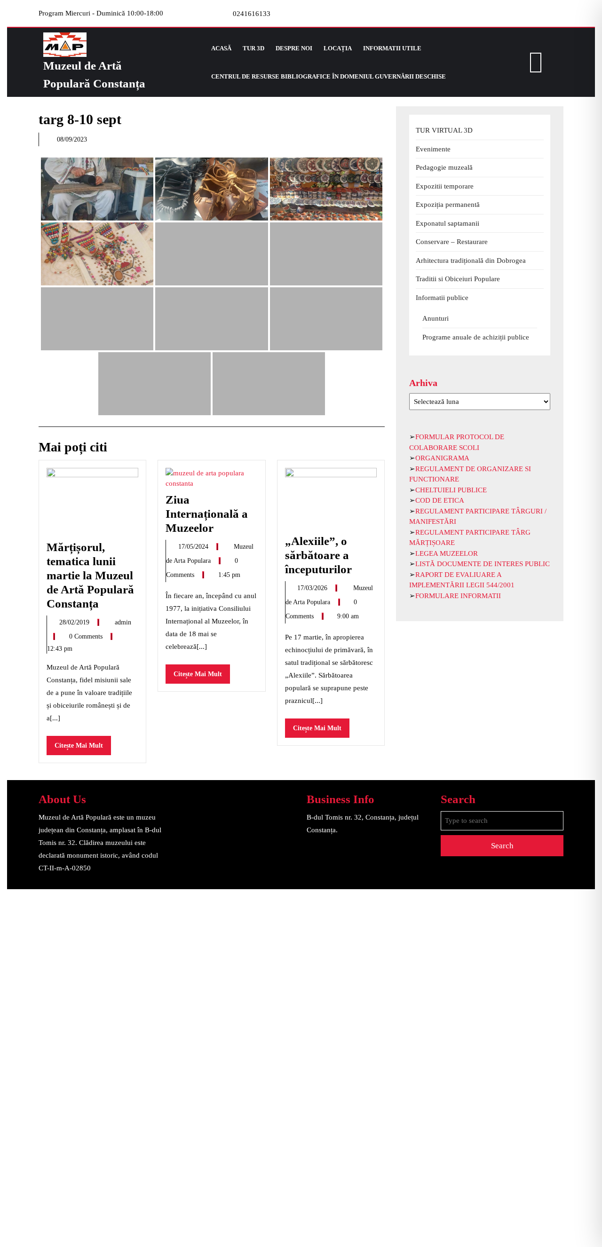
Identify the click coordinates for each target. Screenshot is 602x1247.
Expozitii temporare (445, 186)
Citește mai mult (83, 748)
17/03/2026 (313, 588)
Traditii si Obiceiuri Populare (458, 279)
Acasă (221, 48)
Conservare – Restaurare (452, 241)
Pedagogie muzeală (444, 167)
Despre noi (294, 48)
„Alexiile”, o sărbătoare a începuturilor (318, 555)
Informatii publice (442, 297)
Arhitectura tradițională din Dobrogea (471, 260)
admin (123, 622)
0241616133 (251, 13)
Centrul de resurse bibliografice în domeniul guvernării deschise (328, 76)
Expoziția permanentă (448, 204)
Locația (338, 48)
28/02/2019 (75, 622)
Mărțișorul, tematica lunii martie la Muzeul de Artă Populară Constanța (90, 575)
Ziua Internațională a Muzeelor (207, 513)
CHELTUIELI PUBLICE (451, 490)
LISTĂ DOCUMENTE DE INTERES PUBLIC (482, 564)
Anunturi (435, 318)
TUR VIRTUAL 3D (444, 130)
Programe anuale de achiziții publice (475, 337)
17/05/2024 (194, 546)
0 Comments (86, 636)
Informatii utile (392, 48)
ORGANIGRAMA (442, 458)
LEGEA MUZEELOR (446, 553)
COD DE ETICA (439, 500)
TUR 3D (253, 48)
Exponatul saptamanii (447, 223)
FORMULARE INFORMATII (458, 596)
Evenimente (433, 149)
